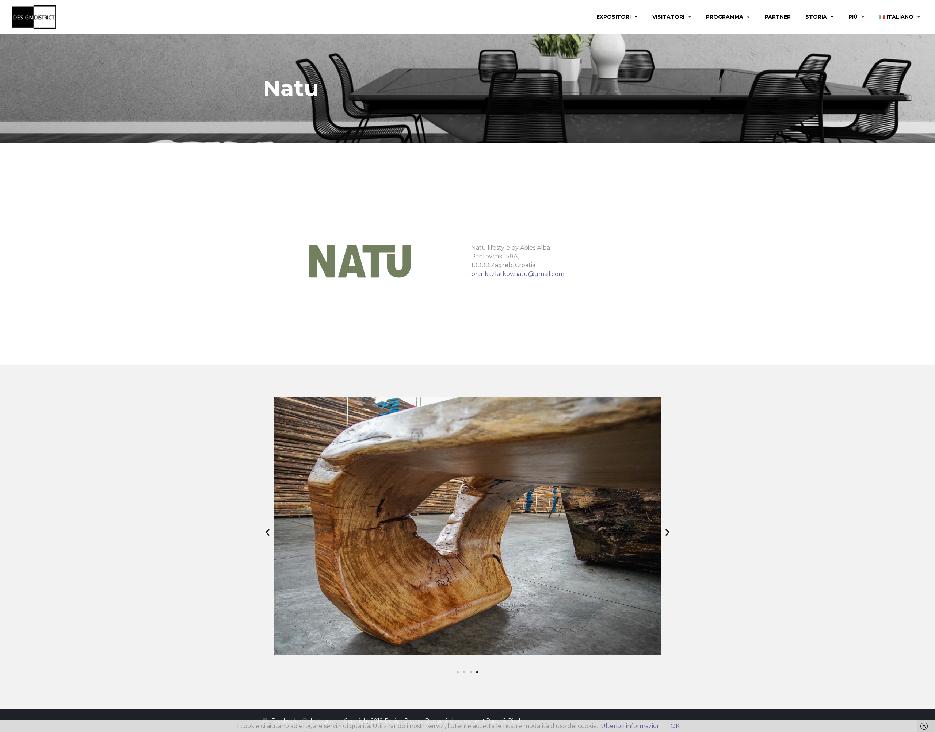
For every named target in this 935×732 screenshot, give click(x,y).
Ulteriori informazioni (631, 726)
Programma (724, 17)
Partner (778, 17)
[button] (267, 531)
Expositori (613, 17)
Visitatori (668, 17)
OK (675, 726)
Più (853, 17)
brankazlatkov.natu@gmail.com (517, 273)
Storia (816, 17)
